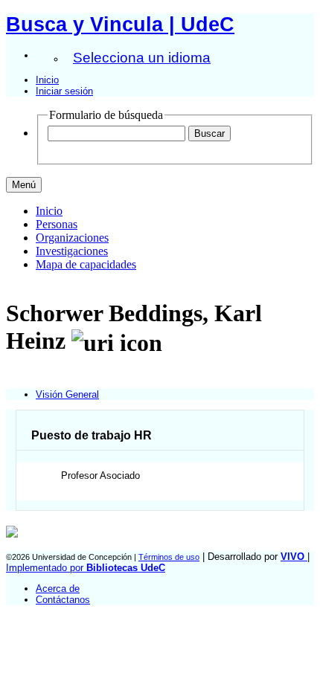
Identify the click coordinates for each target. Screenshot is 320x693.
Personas (56, 224)
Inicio (47, 80)
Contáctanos (63, 599)
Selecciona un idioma (142, 57)
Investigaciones (72, 251)
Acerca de (58, 588)
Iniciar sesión (64, 91)
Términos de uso (168, 556)
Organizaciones (72, 237)
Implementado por (85, 567)
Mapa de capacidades (86, 264)
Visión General (67, 394)
